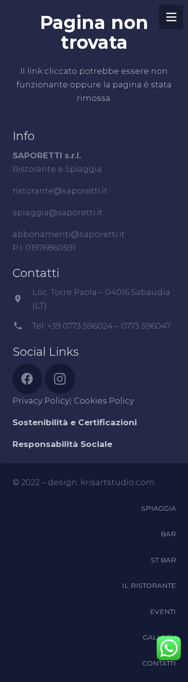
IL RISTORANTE (149, 585)
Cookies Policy (104, 400)
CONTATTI (159, 663)
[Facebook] (28, 379)
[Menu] (171, 17)
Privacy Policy (41, 400)
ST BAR (163, 560)
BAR (168, 533)
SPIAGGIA (158, 508)
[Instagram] (60, 379)
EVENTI (163, 611)
